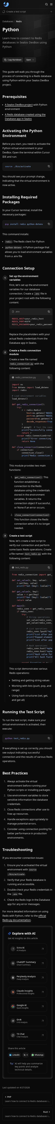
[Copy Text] (49, 166)
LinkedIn (16, 1055)
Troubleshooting (17, 849)
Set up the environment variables (23, 277)
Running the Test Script (23, 711)
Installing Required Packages (19, 199)
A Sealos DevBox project (19, 104)
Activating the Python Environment (22, 133)
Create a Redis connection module (25, 352)
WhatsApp (39, 1055)
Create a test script (20, 535)
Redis (19, 21)
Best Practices (15, 773)
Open (28, 59)
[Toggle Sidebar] (51, 4)
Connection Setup (18, 268)
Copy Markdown (14, 59)
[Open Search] (46, 4)
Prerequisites (14, 96)
